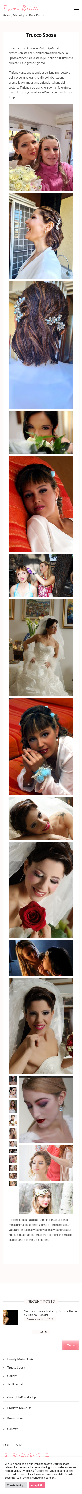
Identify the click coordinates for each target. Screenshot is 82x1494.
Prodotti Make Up (19, 1408)
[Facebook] (6, 1456)
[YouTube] (47, 1456)
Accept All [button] (36, 1485)
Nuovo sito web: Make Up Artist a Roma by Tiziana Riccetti (50, 1313)
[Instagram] (14, 1456)
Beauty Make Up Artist (22, 1359)
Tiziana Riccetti (21, 8)
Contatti (12, 1429)
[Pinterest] (30, 1456)
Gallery (12, 1376)
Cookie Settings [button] (16, 1485)
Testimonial (15, 1384)
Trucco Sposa (16, 1367)
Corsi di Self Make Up (21, 1397)
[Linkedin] (39, 1456)
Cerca (71, 1345)
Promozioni (15, 1418)
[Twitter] (22, 1456)
